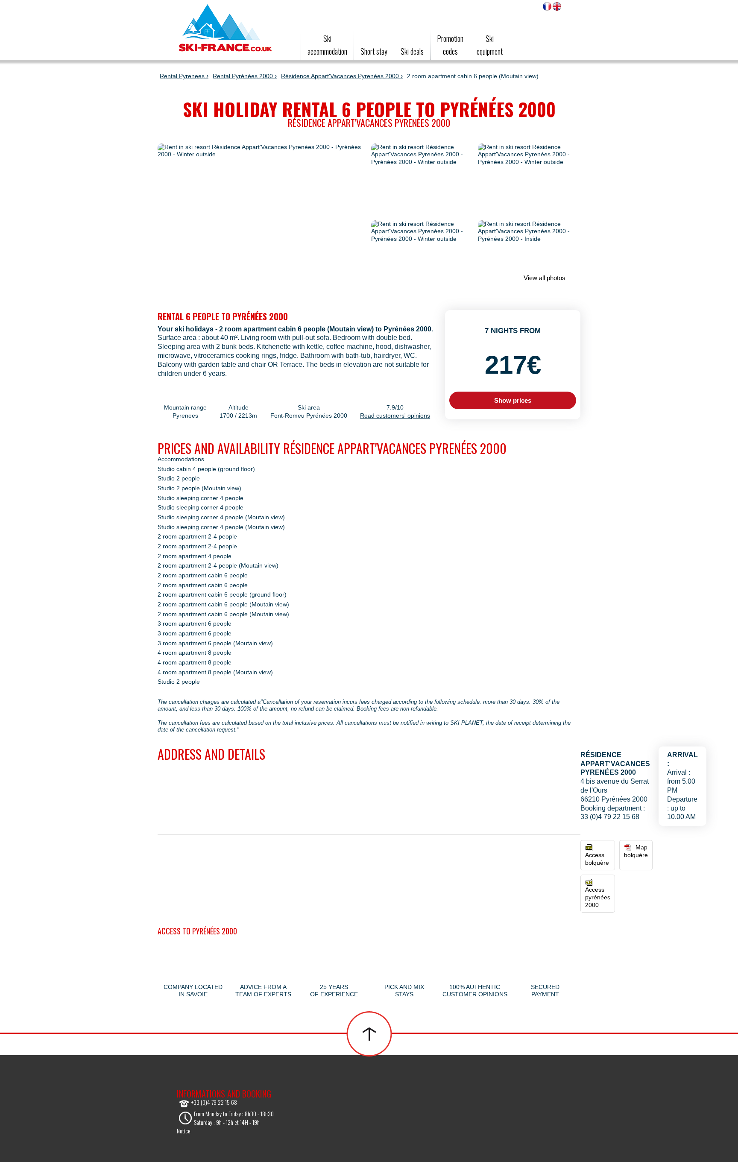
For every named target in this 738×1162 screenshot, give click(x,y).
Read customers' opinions (395, 415)
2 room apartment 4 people (194, 556)
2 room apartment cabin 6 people (203, 575)
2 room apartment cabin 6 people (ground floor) (222, 594)
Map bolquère (636, 851)
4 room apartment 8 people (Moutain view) (215, 672)
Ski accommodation (327, 45)
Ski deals (412, 51)
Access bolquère (597, 859)
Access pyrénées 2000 (597, 897)
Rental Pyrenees (182, 76)
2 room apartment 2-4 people (197, 536)
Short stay (373, 51)
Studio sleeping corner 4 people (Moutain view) (221, 517)
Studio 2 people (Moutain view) (199, 488)
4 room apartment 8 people (194, 653)
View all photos (543, 277)
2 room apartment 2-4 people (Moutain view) (218, 565)
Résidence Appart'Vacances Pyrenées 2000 (340, 76)
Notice (183, 1130)
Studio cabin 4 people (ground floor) (206, 469)
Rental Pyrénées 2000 (243, 76)
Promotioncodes (450, 45)
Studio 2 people (179, 478)
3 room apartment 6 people (194, 624)
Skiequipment (490, 45)
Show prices (512, 400)
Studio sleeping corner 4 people (200, 498)
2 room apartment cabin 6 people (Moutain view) (223, 604)
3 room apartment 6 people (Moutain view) (215, 643)
